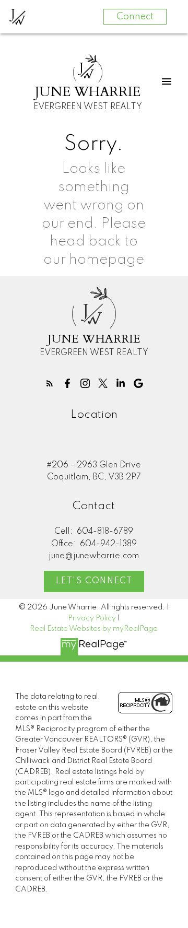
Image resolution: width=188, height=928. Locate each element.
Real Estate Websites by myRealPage (94, 628)
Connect (135, 16)
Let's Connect (94, 581)
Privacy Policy (92, 618)
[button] (49, 383)
